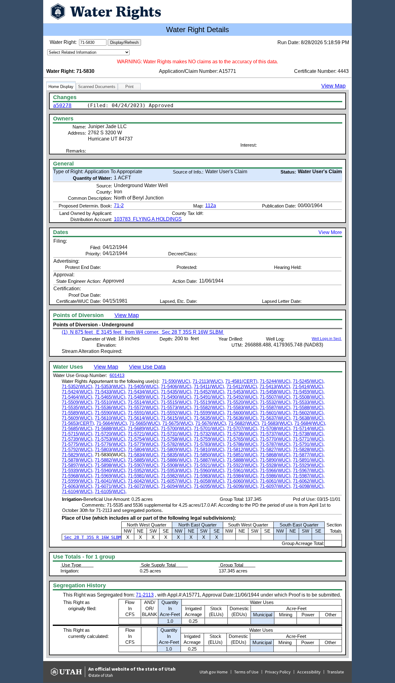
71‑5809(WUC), (177, 449)
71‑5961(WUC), (243, 470)
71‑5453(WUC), (243, 391)
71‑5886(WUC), (177, 460)
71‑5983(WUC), (210, 475)
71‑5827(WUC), (276, 449)
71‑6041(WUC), (111, 481)
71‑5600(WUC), (243, 412)
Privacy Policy (278, 672)
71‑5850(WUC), (210, 454)
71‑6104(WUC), (78, 491)
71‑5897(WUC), (78, 465)
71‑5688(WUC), (111, 428)
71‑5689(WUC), (144, 428)
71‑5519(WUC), (210, 402)
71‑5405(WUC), (144, 386)
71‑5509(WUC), (78, 402)
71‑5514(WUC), (144, 402)
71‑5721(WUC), (144, 433)
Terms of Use (246, 672)
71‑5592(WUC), (177, 412)
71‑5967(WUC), (309, 470)
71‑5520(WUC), (243, 402)
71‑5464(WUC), (78, 397)
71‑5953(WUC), (177, 470)
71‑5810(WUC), (210, 449)
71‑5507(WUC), (276, 397)
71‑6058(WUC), (210, 481)
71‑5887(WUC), (210, 460)
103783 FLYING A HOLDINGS (148, 219)
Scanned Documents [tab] (96, 86)
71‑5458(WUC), (276, 391)
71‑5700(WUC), (177, 428)
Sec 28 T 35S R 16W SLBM (92, 537)
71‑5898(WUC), (111, 465)
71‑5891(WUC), (309, 460)
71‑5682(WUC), (244, 423)
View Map (333, 86)
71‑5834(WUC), (144, 454)
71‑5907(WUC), (144, 465)
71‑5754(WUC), (144, 439)
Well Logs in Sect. (327, 339)
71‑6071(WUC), (111, 486)
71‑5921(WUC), (210, 465)
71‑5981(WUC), (144, 475)
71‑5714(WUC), (309, 428)
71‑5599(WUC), (210, 412)
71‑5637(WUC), (276, 418)
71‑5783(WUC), (210, 444)
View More (330, 232)
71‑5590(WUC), (111, 412)
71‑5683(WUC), (277, 423)
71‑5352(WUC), (78, 386)
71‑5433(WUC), (111, 391)
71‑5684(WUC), (310, 423)
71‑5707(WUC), (243, 428)
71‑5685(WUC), (78, 428)
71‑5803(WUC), (111, 449)
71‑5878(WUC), (78, 460)
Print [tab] (129, 86)
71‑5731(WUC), (177, 433)
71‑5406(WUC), (177, 386)
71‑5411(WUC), (209, 386)
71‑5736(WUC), (243, 433)
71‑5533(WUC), (309, 402)
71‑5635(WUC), (210, 418)
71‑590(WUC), (176, 381)
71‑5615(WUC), (177, 418)
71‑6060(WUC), (243, 481)
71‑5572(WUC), (144, 407)
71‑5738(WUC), (309, 433)
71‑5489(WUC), (144, 397)
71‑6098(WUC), (309, 486)
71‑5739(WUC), (78, 439)
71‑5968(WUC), (78, 475)
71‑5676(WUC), (211, 423)
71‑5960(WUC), (210, 470)
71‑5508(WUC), (309, 397)
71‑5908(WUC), (177, 465)
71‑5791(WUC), (309, 444)
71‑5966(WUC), (276, 470)
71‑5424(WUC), (78, 391)
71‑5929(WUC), (309, 465)
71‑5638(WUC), (309, 418)
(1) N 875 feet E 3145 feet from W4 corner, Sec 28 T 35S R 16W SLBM (143, 332)
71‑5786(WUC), (243, 444)
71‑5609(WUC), (78, 418)
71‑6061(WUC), (276, 481)
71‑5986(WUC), (276, 475)
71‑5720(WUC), (111, 433)
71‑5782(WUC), (177, 444)
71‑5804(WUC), (144, 449)
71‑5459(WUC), (309, 391)
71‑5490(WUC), (177, 397)
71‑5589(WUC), (78, 412)
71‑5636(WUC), (243, 418)
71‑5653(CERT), (78, 423)
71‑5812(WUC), (243, 449)
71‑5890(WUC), (276, 460)
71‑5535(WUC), (78, 407)
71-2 (119, 205)
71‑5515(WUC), (177, 402)
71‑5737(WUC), (276, 433)
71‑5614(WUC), (144, 418)
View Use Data (147, 367)
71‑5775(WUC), (78, 444)
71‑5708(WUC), (276, 428)
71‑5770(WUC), (276, 439)
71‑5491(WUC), (210, 397)
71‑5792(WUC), (78, 449)
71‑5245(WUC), (309, 381)
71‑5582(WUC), (210, 407)
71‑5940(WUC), (111, 470)
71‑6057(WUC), (177, 481)
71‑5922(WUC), (243, 465)
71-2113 (145, 594)
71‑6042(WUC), (144, 481)
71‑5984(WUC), (243, 475)
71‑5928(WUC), (276, 465)
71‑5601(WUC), (276, 412)
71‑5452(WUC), (210, 391)
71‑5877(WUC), (309, 454)
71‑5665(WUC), (145, 423)
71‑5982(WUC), (177, 475)
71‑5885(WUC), (144, 460)
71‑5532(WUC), (276, 402)
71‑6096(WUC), (243, 486)
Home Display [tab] (60, 86)
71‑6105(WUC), (111, 491)
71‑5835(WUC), (177, 454)
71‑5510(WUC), (111, 402)
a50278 (62, 105)
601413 (117, 375)
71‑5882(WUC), (111, 460)
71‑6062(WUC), (309, 481)
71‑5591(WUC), (144, 412)
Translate (335, 672)
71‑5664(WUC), (112, 423)
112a (210, 205)
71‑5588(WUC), (309, 407)
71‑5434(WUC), (144, 391)
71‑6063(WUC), (78, 486)
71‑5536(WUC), (111, 407)
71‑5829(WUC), (78, 454)
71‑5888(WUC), (243, 460)
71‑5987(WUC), (309, 475)
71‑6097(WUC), (276, 486)
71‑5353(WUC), (111, 386)
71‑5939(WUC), (78, 470)
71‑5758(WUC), (177, 439)
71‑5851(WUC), (243, 454)
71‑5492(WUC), (243, 397)
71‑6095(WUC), (210, 486)
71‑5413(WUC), (275, 386)
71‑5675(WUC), (178, 423)
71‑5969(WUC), (111, 475)
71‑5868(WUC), (276, 454)
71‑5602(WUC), (309, 412)
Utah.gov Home (214, 672)
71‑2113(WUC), (208, 381)
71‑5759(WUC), (210, 439)
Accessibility (309, 672)
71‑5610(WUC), (111, 418)
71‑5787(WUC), (276, 444)
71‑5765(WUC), (243, 439)
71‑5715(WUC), (78, 433)
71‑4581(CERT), (242, 381)
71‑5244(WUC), (276, 381)
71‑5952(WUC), (144, 470)
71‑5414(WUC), (308, 386)
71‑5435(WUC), (177, 391)
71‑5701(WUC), (210, 428)
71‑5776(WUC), (111, 444)
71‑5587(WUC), (276, 407)
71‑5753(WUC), (111, 439)
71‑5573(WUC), (177, 407)
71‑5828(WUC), (309, 449)
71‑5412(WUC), (242, 386)
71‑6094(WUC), (177, 486)
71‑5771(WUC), (309, 439)
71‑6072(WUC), (144, 486)
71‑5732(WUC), (210, 433)
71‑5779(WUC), (144, 444)
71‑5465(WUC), (111, 397)
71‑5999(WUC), (78, 481)
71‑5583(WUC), (243, 407)
